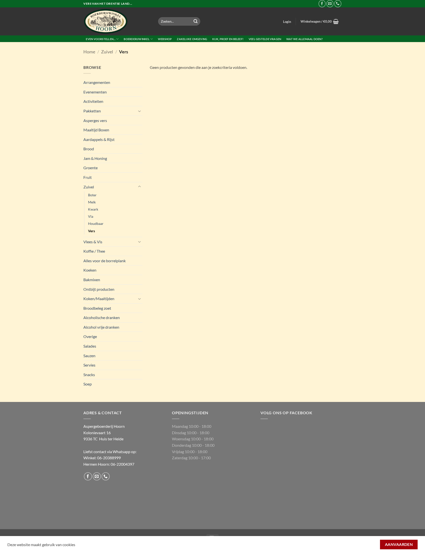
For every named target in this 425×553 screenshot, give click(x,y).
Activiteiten (93, 101)
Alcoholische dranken (101, 317)
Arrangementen (96, 82)
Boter (92, 195)
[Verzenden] (195, 21)
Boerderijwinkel (136, 39)
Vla (90, 216)
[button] (287, 21)
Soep (87, 384)
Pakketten (92, 110)
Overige (90, 336)
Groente (90, 167)
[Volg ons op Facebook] (322, 3)
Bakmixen (91, 279)
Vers (91, 231)
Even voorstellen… (100, 39)
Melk (92, 202)
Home (89, 51)
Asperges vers (95, 120)
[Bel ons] (337, 3)
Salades (89, 346)
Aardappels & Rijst (99, 139)
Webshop (165, 39)
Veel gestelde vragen (265, 39)
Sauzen (89, 355)
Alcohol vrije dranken (101, 327)
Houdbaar (96, 223)
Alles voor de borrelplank (104, 260)
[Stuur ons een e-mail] (330, 3)
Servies (89, 365)
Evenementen (95, 92)
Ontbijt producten (98, 289)
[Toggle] (139, 111)
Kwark (93, 209)
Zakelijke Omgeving (192, 39)
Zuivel (107, 51)
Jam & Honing (95, 158)
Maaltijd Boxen (96, 129)
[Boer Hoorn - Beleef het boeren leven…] (117, 21)
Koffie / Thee (94, 251)
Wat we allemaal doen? (304, 39)
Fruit (87, 177)
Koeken (89, 270)
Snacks (89, 374)
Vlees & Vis (92, 241)
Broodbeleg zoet (97, 308)
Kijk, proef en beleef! (227, 39)
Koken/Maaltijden (98, 298)
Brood (88, 148)
